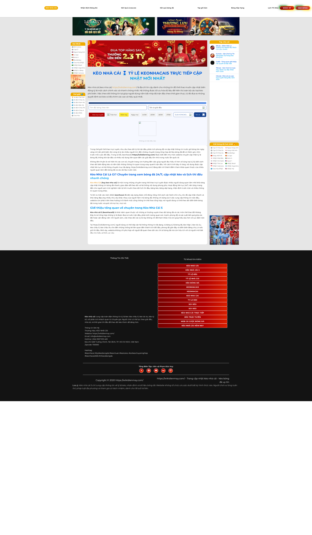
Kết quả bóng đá (167, 8)
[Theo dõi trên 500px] (163, 370)
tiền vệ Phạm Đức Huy (163, 366)
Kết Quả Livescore (128, 8)
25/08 (152, 115)
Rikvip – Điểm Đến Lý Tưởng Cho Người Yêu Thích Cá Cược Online (226, 47)
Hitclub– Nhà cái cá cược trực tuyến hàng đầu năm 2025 (225, 77)
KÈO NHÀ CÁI (51, 8)
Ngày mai (134, 115)
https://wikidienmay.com (124, 87)
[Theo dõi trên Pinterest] (148, 370)
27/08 (168, 115)
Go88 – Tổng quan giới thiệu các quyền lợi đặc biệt (226, 62)
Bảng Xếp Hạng (237, 8)
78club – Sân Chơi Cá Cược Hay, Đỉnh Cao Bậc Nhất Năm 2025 (226, 69)
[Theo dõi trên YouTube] (156, 370)
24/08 (144, 115)
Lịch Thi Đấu (273, 8)
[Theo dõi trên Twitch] (170, 370)
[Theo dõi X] (141, 370)
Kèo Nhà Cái (95, 183)
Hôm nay (124, 115)
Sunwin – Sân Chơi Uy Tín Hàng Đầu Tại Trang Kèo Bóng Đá (225, 55)
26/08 (160, 115)
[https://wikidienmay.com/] (10, 8)
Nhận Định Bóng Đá (89, 8)
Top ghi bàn (202, 8)
